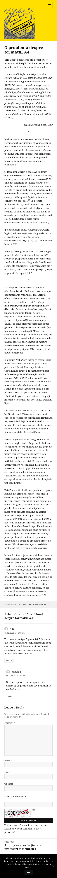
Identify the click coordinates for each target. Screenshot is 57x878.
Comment (10, 723)
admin (24, 604)
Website (8, 784)
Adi (12, 628)
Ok (28, 872)
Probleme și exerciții (40, 604)
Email (8, 772)
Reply (9, 660)
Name (8, 760)
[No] (53, 866)
